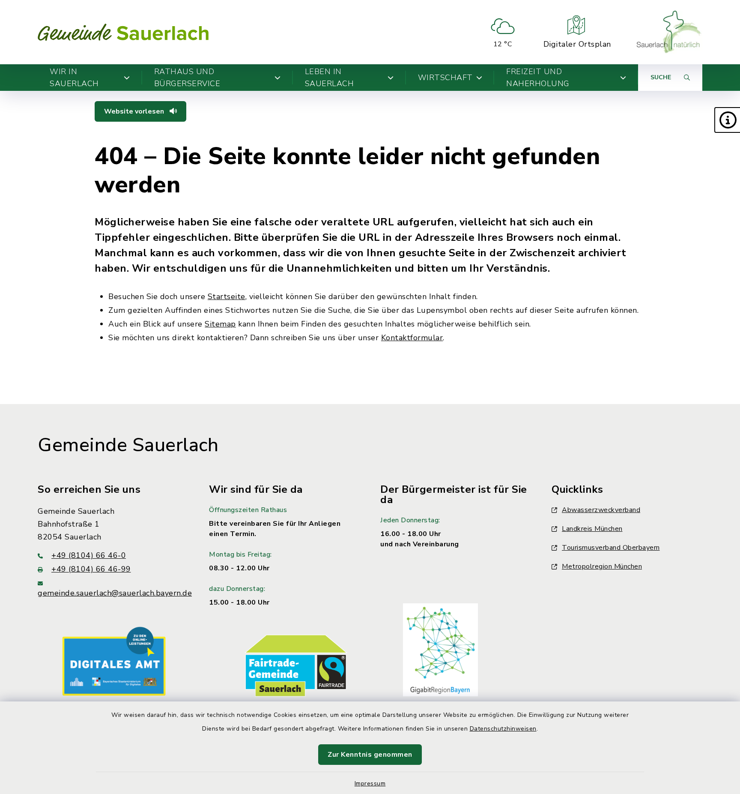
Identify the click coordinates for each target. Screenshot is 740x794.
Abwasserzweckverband (601, 510)
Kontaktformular (412, 338)
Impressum (370, 783)
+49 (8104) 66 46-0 (88, 555)
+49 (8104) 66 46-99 (91, 569)
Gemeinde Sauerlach (128, 445)
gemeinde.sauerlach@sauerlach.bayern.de (115, 593)
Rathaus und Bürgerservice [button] (187, 77)
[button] (727, 120)
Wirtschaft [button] (445, 77)
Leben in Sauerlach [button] (329, 77)
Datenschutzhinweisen (503, 729)
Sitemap (220, 324)
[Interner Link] (113, 661)
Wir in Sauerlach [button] (74, 77)
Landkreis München (592, 528)
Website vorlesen (135, 111)
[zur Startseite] (123, 32)
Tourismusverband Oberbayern (611, 547)
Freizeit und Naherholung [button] (538, 77)
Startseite (226, 296)
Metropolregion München (602, 566)
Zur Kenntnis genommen (370, 754)
